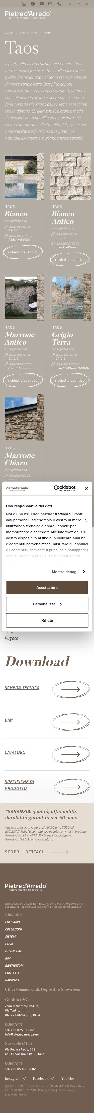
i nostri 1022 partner (35, 514)
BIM (8, 958)
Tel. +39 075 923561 (20, 1029)
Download (13, 950)
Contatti (12, 972)
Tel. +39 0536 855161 (21, 1068)
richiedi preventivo (23, 252)
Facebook (40, 1079)
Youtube (67, 1079)
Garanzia (12, 979)
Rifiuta (47, 620)
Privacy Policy (47, 1090)
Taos (47, 33)
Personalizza (44, 604)
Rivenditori (14, 965)
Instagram (12, 1079)
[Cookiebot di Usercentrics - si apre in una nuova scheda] (56, 488)
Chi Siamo (12, 921)
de (86, 4)
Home (9, 33)
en (68, 4)
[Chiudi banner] (86, 488)
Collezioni (28, 33)
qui (79, 907)
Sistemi (10, 936)
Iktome (22, 1094)
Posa (9, 943)
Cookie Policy (66, 1090)
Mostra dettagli (65, 571)
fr (77, 4)
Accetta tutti (47, 587)
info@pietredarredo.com (22, 1034)
